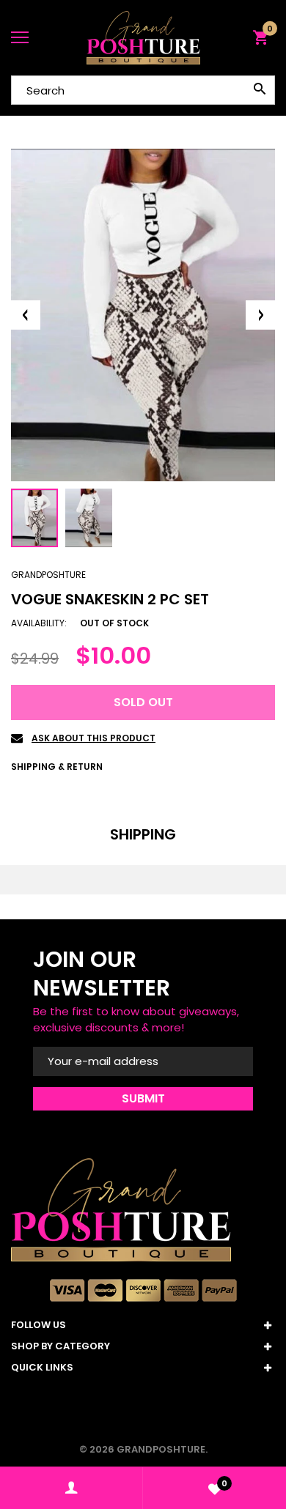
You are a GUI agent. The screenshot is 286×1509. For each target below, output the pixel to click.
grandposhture (48, 574)
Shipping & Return (57, 767)
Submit (143, 1098)
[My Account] (71, 1488)
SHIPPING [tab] (143, 834)
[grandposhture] (143, 37)
